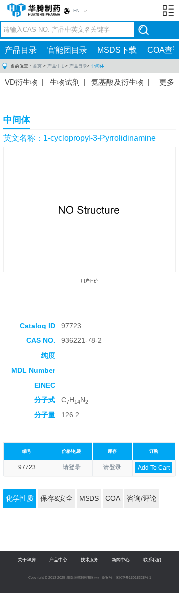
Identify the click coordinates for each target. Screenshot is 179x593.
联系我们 (152, 559)
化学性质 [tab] (20, 498)
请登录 (72, 467)
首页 (37, 66)
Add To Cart (154, 467)
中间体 (97, 66)
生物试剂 (65, 82)
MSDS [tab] (89, 498)
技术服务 (89, 559)
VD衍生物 (21, 82)
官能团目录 (67, 50)
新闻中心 (121, 559)
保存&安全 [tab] (56, 498)
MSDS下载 (117, 50)
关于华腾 (27, 559)
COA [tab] (112, 498)
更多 (166, 82)
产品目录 (21, 50)
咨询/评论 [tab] (142, 498)
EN (76, 10)
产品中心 (56, 66)
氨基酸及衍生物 (117, 82)
